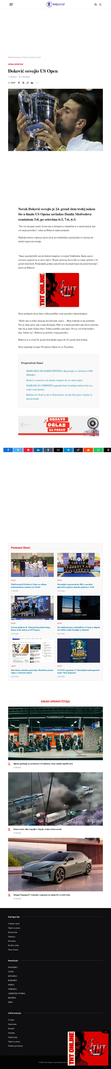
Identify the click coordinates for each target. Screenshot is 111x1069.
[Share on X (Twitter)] (23, 83)
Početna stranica (14, 57)
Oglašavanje (12, 1037)
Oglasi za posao (14, 928)
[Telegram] (10, 208)
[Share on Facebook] (19, 83)
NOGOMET (13, 967)
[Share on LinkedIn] (32, 83)
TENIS (11, 971)
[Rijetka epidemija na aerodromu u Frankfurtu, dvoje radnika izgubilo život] (55, 733)
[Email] (10, 183)
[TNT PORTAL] (55, 4)
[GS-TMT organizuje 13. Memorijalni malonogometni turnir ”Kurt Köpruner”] (78, 650)
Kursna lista (12, 932)
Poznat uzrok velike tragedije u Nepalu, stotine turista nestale (38, 829)
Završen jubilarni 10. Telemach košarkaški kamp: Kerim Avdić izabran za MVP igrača (30, 628)
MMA (10, 1002)
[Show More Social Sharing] (37, 83)
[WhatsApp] (10, 214)
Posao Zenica (13, 949)
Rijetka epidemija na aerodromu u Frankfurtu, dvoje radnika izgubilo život (43, 763)
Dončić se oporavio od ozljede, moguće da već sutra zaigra (54, 380)
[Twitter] (10, 170)
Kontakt (11, 1028)
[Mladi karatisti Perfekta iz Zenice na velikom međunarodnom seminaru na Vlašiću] (32, 565)
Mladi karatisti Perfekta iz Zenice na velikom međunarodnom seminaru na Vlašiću (29, 585)
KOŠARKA (12, 976)
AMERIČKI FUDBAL (16, 993)
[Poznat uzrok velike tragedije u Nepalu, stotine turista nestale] (55, 799)
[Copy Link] (28, 83)
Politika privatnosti (15, 1046)
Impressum (12, 1024)
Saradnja (11, 1032)
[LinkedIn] (10, 195)
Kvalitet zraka (13, 945)
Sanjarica (11, 936)
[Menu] (11, 4)
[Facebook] (10, 164)
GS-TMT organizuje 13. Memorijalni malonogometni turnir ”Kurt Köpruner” (78, 671)
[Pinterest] (10, 176)
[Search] (95, 4)
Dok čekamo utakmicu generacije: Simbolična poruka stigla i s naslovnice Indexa (32, 671)
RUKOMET (12, 980)
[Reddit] (10, 201)
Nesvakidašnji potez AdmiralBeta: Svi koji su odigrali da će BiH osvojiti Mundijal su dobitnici (78, 628)
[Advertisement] (55, 33)
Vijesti (13, 666)
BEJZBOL (12, 997)
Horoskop (12, 941)
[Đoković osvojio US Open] (55, 120)
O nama (11, 1019)
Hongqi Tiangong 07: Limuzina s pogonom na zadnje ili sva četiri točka (42, 895)
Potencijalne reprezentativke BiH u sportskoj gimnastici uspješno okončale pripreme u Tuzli (75, 585)
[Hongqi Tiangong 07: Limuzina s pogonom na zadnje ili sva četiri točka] (55, 864)
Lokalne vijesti (13, 923)
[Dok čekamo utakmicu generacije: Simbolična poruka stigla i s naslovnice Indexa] (32, 650)
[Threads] (10, 220)
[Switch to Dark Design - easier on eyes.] (100, 4)
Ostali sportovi (15, 64)
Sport (13, 580)
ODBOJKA (12, 989)
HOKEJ (11, 984)
